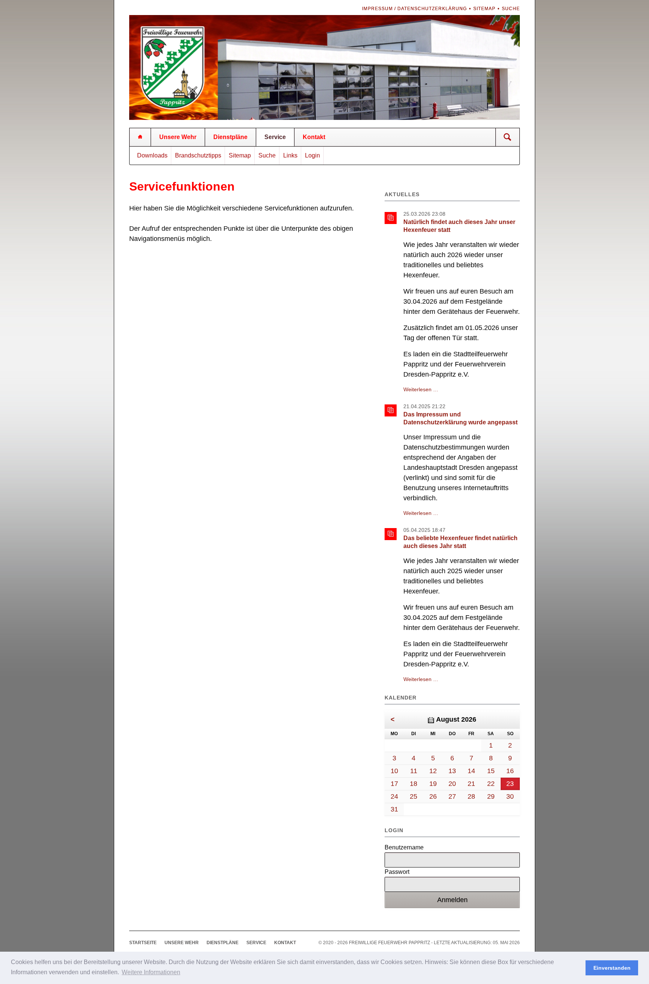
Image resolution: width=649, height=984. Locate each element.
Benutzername (404, 847)
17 (394, 783)
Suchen (507, 137)
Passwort (397, 872)
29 (491, 796)
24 (394, 796)
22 (491, 783)
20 (452, 783)
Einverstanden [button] (612, 968)
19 (433, 783)
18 (413, 783)
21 (471, 783)
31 (394, 809)
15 (491, 771)
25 (413, 796)
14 (471, 771)
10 (394, 771)
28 (471, 796)
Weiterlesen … (420, 389)
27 (452, 796)
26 (433, 796)
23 (510, 783)
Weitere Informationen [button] (151, 972)
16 (510, 771)
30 (510, 796)
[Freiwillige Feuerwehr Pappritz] (140, 137)
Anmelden (452, 900)
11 (413, 771)
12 (433, 771)
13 (452, 771)
